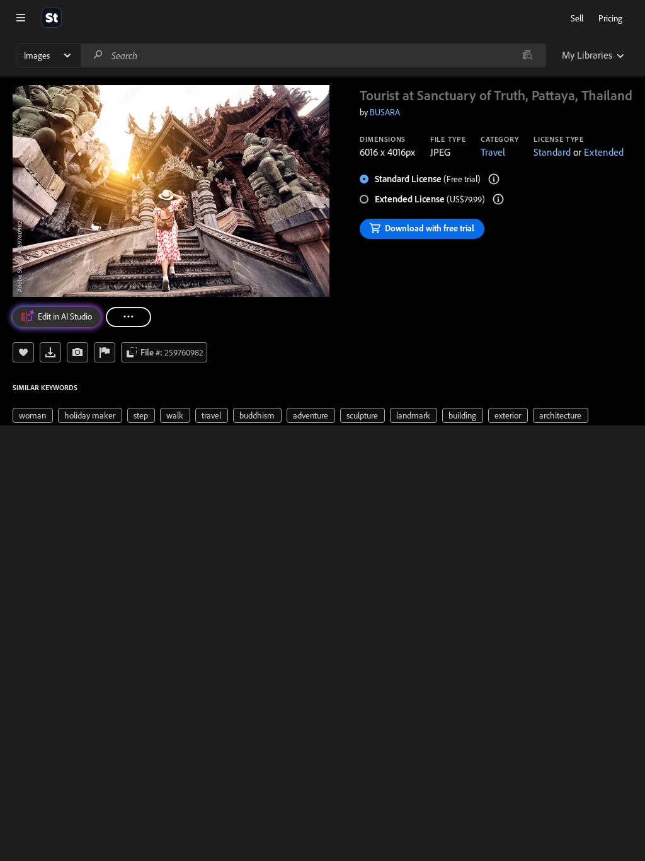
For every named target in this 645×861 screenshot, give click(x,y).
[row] (33, 415)
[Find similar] (527, 55)
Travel (493, 152)
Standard (552, 152)
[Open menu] (20, 18)
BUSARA (385, 112)
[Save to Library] (23, 352)
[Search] (98, 55)
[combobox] (313, 55)
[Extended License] (498, 199)
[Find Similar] (77, 352)
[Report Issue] (104, 352)
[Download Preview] (50, 352)
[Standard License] (494, 179)
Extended (604, 152)
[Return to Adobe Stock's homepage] (52, 18)
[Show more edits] (128, 317)
